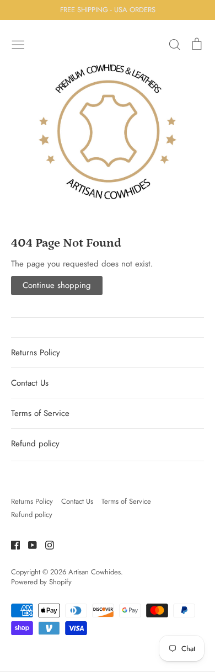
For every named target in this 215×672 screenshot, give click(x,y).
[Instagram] (45, 544)
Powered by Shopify (41, 582)
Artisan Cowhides (94, 572)
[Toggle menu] (18, 43)
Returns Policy (35, 352)
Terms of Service (40, 413)
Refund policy (35, 444)
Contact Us (30, 383)
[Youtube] (28, 544)
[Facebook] (11, 544)
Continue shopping (57, 285)
